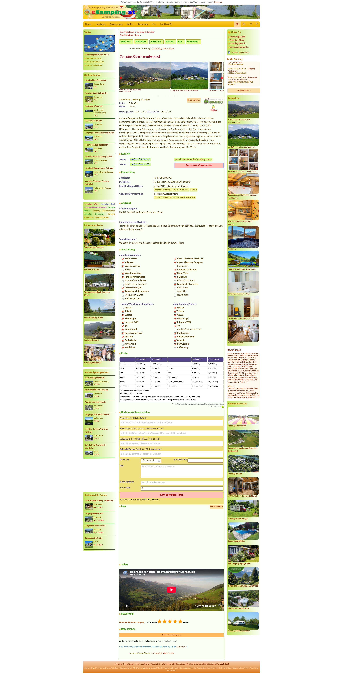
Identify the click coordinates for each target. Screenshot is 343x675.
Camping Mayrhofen (92, 363)
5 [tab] (169, 96)
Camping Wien (91, 204)
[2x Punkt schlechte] (164, 621)
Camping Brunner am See (95, 526)
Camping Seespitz (91, 340)
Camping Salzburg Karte (129, 35)
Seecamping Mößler (236, 541)
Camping (118, 664)
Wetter (130, 24)
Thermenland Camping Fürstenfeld (99, 501)
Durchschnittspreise (95, 62)
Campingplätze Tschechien (154, 668)
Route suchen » (193, 100)
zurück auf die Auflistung (140, 49)
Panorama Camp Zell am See (96, 93)
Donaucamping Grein (93, 538)
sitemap (165, 664)
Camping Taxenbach (163, 48)
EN (244, 24)
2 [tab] (157, 96)
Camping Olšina (237, 40)
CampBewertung (93, 58)
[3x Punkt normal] (170, 621)
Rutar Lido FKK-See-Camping (96, 390)
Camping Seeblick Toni (94, 514)
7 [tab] (177, 96)
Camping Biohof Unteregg (95, 80)
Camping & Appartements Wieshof (99, 168)
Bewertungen (116, 24)
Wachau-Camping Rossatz (95, 402)
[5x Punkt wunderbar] (180, 621)
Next (222, 78)
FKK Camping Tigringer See (239, 564)
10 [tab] (189, 96)
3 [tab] (161, 96)
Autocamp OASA (237, 37)
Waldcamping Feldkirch (94, 247)
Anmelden (143, 24)
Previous (121, 78)
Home (88, 24)
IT (257, 24)
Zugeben (234, 52)
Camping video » (244, 91)
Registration (155, 664)
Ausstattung (141, 42)
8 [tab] (181, 96)
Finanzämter (254, 668)
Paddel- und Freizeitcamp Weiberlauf (242, 80)
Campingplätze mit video (97, 55)
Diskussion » (182, 647)
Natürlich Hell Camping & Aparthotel (95, 446)
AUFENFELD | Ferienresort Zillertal (242, 496)
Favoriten (245, 52)
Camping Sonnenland (237, 426)
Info (154, 24)
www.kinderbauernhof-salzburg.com (192, 159)
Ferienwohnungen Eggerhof (96, 145)
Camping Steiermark (94, 214)
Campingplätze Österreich (96, 668)
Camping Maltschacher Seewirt (97, 415)
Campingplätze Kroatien (229, 668)
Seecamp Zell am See (93, 121)
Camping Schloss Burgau (238, 519)
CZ (251, 24)
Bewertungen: (234, 350)
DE (237, 24)
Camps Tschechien (94, 65)
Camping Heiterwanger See (241, 62)
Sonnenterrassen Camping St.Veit (98, 157)
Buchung (169, 42)
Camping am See (235, 474)
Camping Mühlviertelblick (239, 631)
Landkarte (100, 24)
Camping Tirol (108, 204)
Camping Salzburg (102, 218)
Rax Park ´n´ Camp (91, 270)
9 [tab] (185, 96)
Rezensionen (192, 42)
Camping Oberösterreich (104, 211)
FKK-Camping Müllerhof (94, 378)
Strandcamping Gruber (93, 318)
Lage (180, 42)
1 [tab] (153, 96)
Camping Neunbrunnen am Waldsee (99, 133)
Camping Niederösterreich (95, 208)
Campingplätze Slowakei (188, 668)
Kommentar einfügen (171, 635)
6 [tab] (173, 96)
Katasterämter (245, 668)
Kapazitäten (126, 42)
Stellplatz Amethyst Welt (238, 609)
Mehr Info (218, 2)
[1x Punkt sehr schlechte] (159, 621)
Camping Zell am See (145, 32)
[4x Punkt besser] (175, 621)
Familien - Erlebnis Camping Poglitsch (96, 430)
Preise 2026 (156, 42)
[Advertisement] (99, 475)
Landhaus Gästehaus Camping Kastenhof (97, 183)
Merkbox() (166, 24)
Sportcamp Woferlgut (93, 106)
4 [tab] (165, 96)
